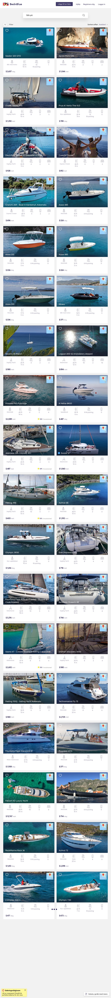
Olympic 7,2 (64, 800)
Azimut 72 (63, 850)
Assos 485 (63, 204)
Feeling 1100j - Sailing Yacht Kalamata (23, 701)
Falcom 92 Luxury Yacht (16, 800)
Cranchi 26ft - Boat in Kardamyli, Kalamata (25, 204)
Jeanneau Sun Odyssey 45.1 (18, 453)
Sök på (29, 15)
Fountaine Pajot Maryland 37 (19, 751)
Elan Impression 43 (67, 552)
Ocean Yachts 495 (13, 105)
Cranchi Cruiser (66, 155)
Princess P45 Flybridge (16, 403)
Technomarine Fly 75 (68, 701)
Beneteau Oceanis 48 (69, 602)
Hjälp (78, 4)
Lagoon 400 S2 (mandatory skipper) (76, 354)
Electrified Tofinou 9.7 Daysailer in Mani (23, 155)
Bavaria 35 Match (13, 354)
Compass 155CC (13, 900)
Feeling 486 (10, 502)
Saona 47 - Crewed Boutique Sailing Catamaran (28, 651)
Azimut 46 (63, 502)
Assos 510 (9, 254)
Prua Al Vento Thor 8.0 (69, 105)
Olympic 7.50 (65, 900)
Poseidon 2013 (65, 751)
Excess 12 (65, 453)
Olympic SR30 (12, 552)
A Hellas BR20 (65, 403)
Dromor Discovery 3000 (70, 651)
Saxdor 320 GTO (13, 56)
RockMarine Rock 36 (15, 850)
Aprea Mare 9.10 (66, 56)
